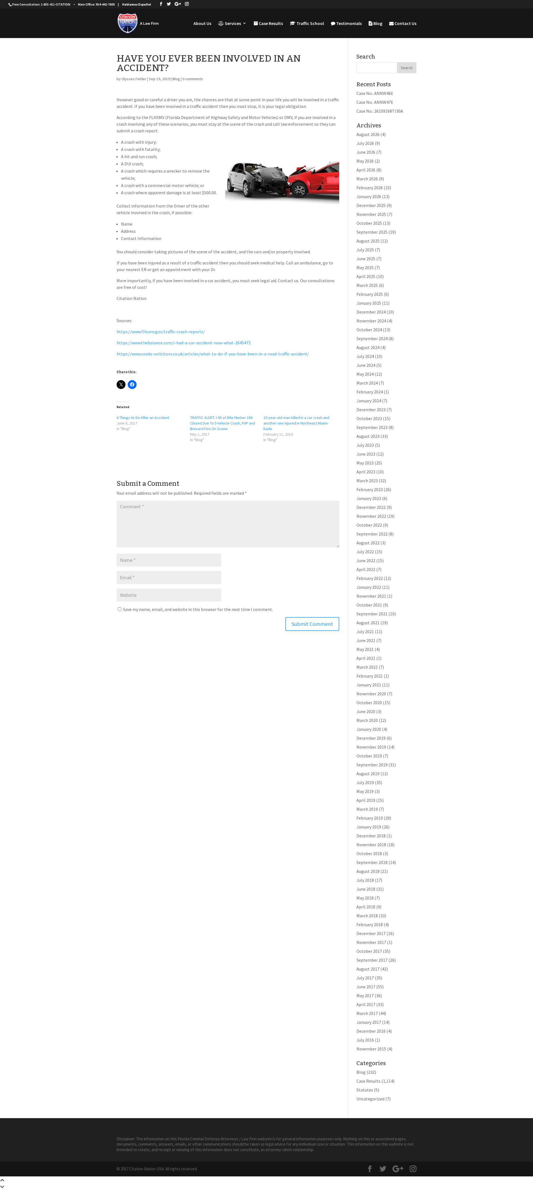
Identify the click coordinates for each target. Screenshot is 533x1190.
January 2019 (368, 827)
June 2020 (365, 711)
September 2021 (372, 614)
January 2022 (368, 587)
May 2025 (365, 267)
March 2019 (367, 809)
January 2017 (368, 1022)
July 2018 (365, 880)
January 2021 (368, 685)
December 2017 (371, 933)
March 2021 (367, 667)
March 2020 (367, 720)
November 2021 (371, 596)
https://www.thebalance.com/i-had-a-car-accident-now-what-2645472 (184, 342)
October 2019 (369, 756)
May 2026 (365, 161)
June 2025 (365, 258)
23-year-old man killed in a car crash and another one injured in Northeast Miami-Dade (296, 423)
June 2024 (365, 365)
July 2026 (365, 143)
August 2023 (367, 436)
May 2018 (365, 898)
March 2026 (367, 178)
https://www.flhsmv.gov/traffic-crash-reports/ (161, 331)
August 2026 (367, 134)
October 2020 (369, 702)
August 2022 (367, 542)
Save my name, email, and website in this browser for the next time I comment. (198, 609)
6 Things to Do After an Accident (143, 417)
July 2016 (365, 1040)
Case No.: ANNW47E (374, 102)
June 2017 (365, 986)
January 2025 (368, 303)
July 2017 (365, 978)
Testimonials (348, 23)
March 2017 (367, 1013)
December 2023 (371, 409)
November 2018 (371, 844)
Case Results (270, 23)
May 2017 (365, 995)
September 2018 (372, 862)
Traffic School (310, 23)
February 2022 (369, 578)
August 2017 (367, 969)
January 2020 (368, 729)
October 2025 (369, 223)
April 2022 (365, 569)
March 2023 (367, 480)
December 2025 (371, 205)
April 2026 (365, 170)
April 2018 (365, 906)
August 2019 (367, 773)
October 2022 (369, 525)
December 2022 (371, 507)
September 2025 (372, 232)
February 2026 (369, 187)
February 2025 (369, 294)
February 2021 (369, 676)
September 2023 (372, 427)
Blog (377, 23)
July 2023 (365, 445)
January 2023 (368, 498)
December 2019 (371, 738)
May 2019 (365, 791)
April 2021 (365, 658)
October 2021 (369, 605)
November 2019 (371, 747)
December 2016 (371, 1031)
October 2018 (369, 853)
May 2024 (365, 374)
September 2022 (372, 534)
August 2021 (367, 622)
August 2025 (367, 241)
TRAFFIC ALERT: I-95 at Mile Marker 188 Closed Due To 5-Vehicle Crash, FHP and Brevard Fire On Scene (222, 423)
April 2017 (365, 1004)
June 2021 (365, 640)
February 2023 (369, 489)
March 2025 (367, 285)
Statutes (364, 1090)
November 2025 (371, 214)
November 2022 (371, 516)
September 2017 (372, 960)
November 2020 (371, 693)
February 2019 (369, 818)
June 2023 (365, 454)
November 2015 (371, 1049)
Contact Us (405, 23)
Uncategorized (370, 1098)
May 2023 (365, 463)
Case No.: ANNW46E (374, 93)
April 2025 (365, 276)
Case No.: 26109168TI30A (379, 111)
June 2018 (365, 889)
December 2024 (371, 312)
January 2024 (368, 400)
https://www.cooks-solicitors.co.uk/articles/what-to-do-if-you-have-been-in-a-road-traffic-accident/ (213, 354)
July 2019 (365, 782)
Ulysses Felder (134, 78)
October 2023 (369, 418)
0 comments (192, 78)
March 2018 (367, 915)
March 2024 (367, 383)
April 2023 (365, 471)
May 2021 (365, 649)
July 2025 (365, 249)
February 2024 (369, 392)
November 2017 (371, 942)
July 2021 (365, 631)
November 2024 (371, 321)
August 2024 (367, 347)
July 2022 (365, 551)
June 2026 (365, 152)
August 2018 (367, 871)
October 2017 (369, 951)
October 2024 (369, 329)
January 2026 (368, 196)
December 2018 (371, 835)
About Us (202, 23)
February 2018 (369, 924)
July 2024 (365, 356)
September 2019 (372, 764)
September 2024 (372, 338)
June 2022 (365, 560)
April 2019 (365, 800)
